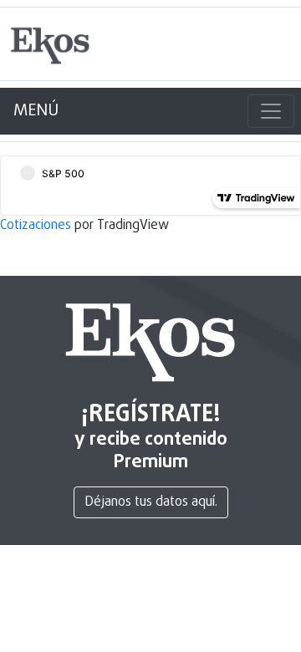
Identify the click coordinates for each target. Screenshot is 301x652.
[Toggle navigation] (270, 111)
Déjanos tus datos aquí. (150, 502)
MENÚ (36, 111)
